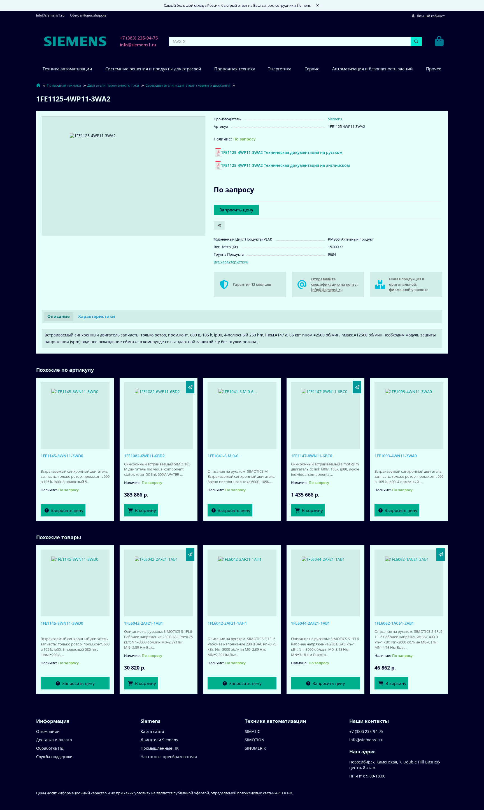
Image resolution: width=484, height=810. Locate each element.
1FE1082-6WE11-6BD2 (144, 455)
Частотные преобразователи (169, 756)
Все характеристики (231, 261)
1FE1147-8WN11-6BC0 (311, 455)
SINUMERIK (255, 748)
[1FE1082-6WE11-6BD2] (158, 414)
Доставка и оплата (54, 739)
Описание (58, 316)
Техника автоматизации (67, 68)
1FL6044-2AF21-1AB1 (310, 623)
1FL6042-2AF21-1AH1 (227, 623)
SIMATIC (252, 731)
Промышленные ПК (160, 748)
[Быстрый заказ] (190, 387)
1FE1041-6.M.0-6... (225, 455)
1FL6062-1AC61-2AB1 (394, 623)
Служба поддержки (54, 756)
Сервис (311, 68)
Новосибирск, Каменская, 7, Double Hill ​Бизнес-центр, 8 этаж (394, 764)
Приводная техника (234, 68)
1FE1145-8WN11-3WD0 (62, 455)
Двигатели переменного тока (113, 85)
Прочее (433, 68)
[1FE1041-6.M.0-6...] (242, 414)
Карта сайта (152, 731)
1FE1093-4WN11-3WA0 (395, 455)
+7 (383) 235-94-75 (139, 38)
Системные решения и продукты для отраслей (153, 68)
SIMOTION (254, 739)
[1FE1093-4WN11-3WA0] (408, 414)
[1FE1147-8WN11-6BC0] (325, 414)
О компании (48, 731)
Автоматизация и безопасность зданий (372, 68)
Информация (52, 721)
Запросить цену (236, 210)
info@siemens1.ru (50, 15)
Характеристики (96, 316)
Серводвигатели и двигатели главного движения (187, 85)
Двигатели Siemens (159, 739)
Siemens (335, 118)
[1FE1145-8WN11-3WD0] (75, 414)
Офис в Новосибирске (88, 15)
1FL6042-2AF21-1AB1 (143, 623)
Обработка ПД (50, 748)
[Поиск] (416, 41)
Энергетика (279, 68)
